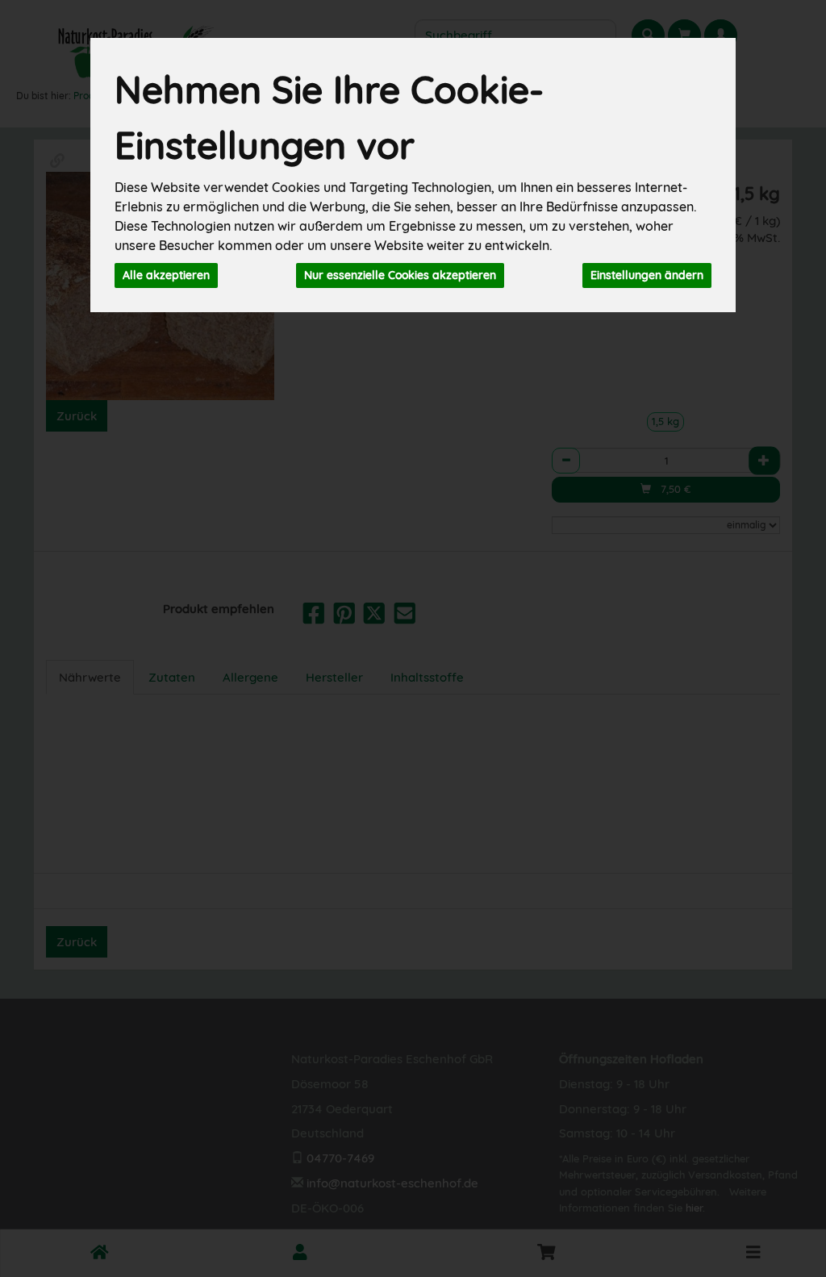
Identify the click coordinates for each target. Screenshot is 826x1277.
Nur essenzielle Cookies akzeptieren (400, 275)
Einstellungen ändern (646, 275)
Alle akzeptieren (166, 275)
